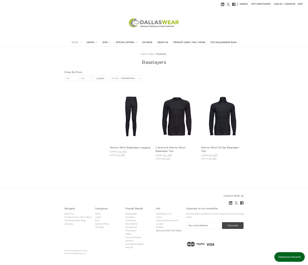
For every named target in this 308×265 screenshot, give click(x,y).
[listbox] (131, 78)
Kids (105, 42)
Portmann (130, 220)
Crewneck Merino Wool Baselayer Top (170, 149)
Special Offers (125, 42)
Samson (129, 240)
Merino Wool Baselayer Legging (130, 147)
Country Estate (133, 237)
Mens (75, 42)
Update (100, 78)
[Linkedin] (222, 4)
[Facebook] (233, 4)
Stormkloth (131, 223)
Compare (130, 116)
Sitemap (68, 223)
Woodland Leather (134, 244)
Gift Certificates (260, 4)
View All (129, 247)
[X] (228, 4)
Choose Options (131, 122)
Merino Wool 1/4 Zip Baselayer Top (220, 149)
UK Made (147, 42)
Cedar (128, 234)
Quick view (128, 110)
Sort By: (115, 78)
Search (244, 4)
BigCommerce (81, 250)
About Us (163, 42)
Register (290, 4)
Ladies (90, 42)
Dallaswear (131, 213)
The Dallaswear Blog (223, 42)
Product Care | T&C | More (189, 42)
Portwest (130, 217)
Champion (130, 230)
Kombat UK (131, 227)
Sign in (278, 4)
